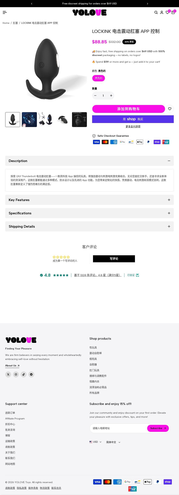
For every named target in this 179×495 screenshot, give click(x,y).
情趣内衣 (94, 381)
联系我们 (10, 458)
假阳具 (93, 358)
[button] (170, 109)
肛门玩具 (94, 370)
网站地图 (10, 463)
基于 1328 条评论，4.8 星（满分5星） (97, 275)
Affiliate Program (15, 418)
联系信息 (56, 488)
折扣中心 (10, 424)
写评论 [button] (114, 258)
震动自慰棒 (96, 353)
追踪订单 (10, 412)
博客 (7, 435)
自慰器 (93, 364)
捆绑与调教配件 (98, 375)
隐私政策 (22, 488)
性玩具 (93, 347)
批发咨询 (10, 429)
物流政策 (45, 488)
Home (6, 23)
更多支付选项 (133, 126)
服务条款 (33, 488)
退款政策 (10, 446)
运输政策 (10, 441)
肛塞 (15, 23)
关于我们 (10, 452)
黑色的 (98, 78)
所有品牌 (94, 392)
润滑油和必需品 (98, 387)
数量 (94, 88)
